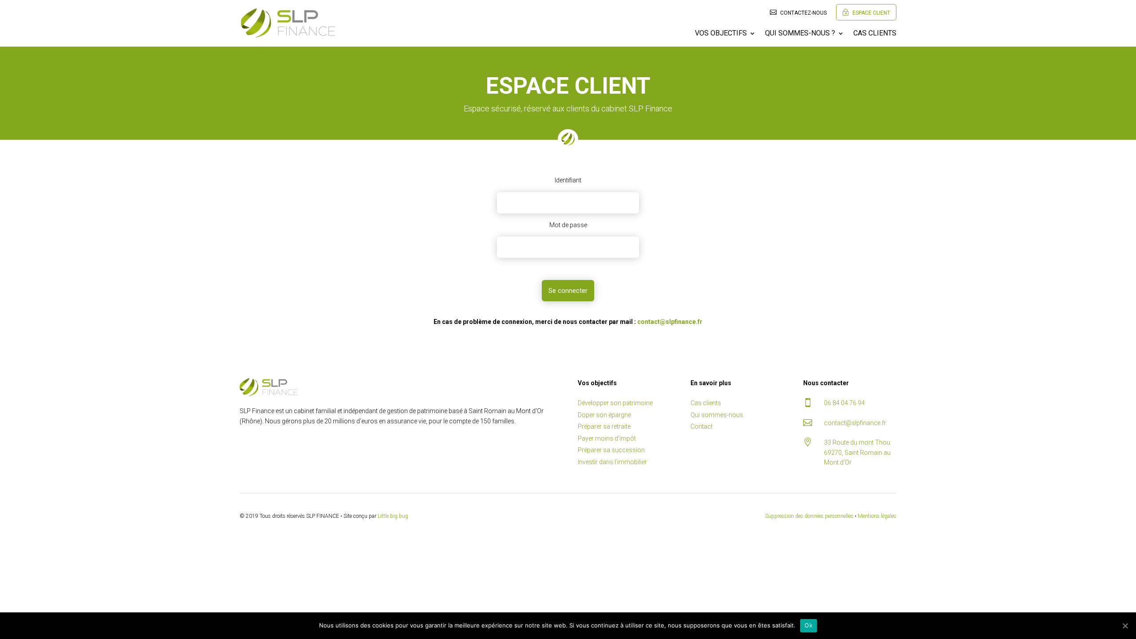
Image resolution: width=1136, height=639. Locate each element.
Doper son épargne (604, 414)
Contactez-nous (798, 12)
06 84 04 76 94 (844, 402)
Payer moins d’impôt (607, 438)
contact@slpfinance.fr (669, 321)
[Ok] (1124, 625)
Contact (701, 426)
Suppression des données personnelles (809, 516)
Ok (809, 625)
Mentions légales (877, 516)
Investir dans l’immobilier (612, 461)
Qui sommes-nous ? (800, 33)
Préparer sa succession (611, 450)
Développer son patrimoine (615, 402)
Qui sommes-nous (716, 414)
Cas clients (874, 33)
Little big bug (393, 516)
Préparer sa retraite (604, 426)
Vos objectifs (721, 33)
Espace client (866, 12)
